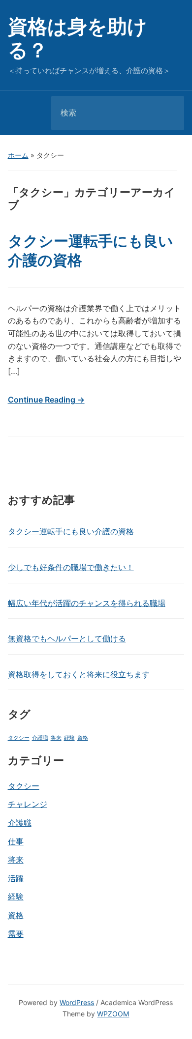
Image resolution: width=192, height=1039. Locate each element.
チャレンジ (27, 804)
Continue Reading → (46, 399)
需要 (16, 934)
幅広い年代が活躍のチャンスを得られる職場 (86, 603)
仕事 (16, 841)
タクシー (19, 738)
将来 (56, 738)
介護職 (40, 738)
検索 (168, 113)
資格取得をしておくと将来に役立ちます (79, 674)
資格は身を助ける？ (77, 38)
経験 (69, 738)
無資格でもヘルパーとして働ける (67, 638)
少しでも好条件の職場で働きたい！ (71, 567)
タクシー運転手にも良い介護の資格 (71, 531)
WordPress (77, 1002)
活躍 (16, 878)
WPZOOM (113, 1014)
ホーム (18, 155)
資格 (82, 738)
